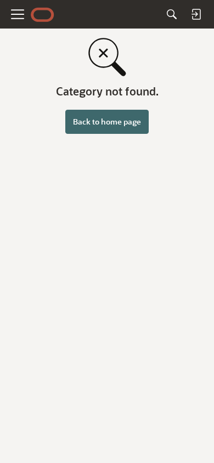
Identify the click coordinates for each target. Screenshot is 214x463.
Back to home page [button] (107, 121)
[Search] (172, 14)
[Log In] (196, 14)
